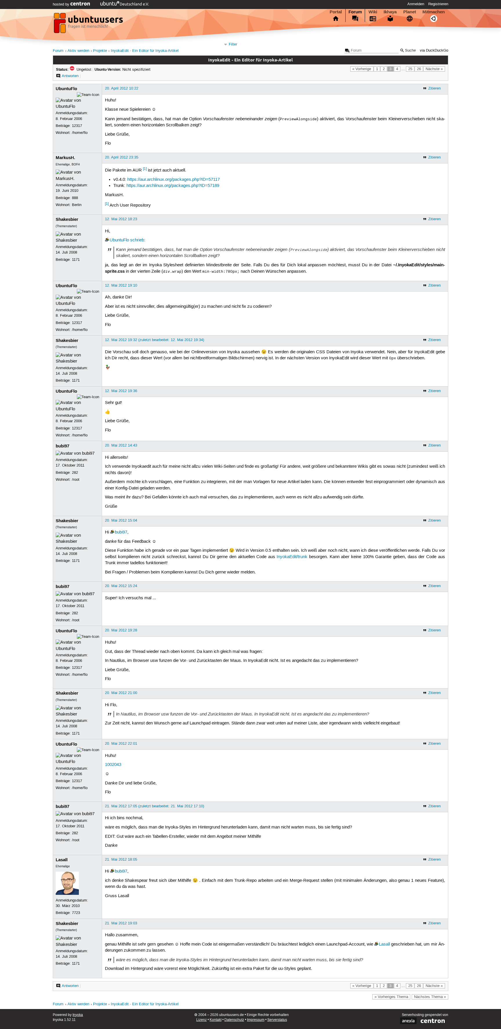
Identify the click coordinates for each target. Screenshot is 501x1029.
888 (75, 198)
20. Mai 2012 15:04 (121, 520)
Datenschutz (234, 1020)
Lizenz (201, 1020)
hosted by (61, 4)
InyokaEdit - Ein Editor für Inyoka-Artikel (145, 51)
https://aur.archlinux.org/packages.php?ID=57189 (172, 185)
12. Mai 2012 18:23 (121, 219)
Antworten (70, 76)
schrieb (137, 240)
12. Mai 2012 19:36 (121, 391)
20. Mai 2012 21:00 (121, 693)
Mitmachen (433, 12)
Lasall (62, 860)
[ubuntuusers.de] (89, 25)
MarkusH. (65, 158)
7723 (76, 912)
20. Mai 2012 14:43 (121, 445)
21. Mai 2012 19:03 (121, 923)
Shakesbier (67, 219)
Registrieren (438, 4)
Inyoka (77, 1015)
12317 (77, 125)
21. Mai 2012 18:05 (121, 859)
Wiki (373, 12)
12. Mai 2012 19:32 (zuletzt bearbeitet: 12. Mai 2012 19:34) (154, 340)
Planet (409, 12)
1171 (76, 259)
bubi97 (62, 446)
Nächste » (434, 69)
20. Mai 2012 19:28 (121, 630)
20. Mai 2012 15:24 (121, 586)
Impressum (255, 1020)
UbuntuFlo (66, 89)
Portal (336, 12)
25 (410, 69)
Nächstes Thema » (430, 997)
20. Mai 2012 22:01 (121, 743)
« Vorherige (361, 69)
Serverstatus (277, 1020)
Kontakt (216, 1020)
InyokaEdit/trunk (292, 557)
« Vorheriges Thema (391, 997)
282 (75, 472)
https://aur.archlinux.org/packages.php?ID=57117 (173, 179)
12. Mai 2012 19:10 (121, 285)
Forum (355, 12)
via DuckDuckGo (434, 50)
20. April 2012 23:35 (121, 157)
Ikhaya (390, 12)
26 (419, 69)
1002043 (113, 764)
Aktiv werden (78, 51)
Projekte (100, 51)
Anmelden (415, 4)
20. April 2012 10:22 (121, 88)
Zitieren (434, 88)
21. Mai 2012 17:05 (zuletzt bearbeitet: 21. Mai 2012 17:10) (154, 806)
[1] (145, 169)
